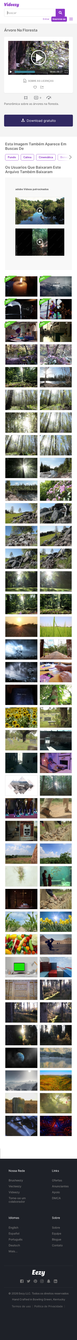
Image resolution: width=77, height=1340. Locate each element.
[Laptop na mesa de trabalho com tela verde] (21, 967)
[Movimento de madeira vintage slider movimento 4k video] (21, 989)
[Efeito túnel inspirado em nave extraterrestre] (56, 1126)
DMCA (56, 1198)
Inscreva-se (59, 19)
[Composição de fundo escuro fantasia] (21, 672)
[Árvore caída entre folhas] (56, 354)
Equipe (56, 1233)
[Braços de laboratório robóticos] (56, 763)
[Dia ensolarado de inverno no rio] (56, 377)
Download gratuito (41, 121)
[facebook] (21, 1281)
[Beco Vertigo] (21, 763)
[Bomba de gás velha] (21, 831)
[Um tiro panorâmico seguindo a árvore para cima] (56, 1012)
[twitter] (28, 1281)
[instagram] (42, 1281)
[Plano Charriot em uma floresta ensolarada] (21, 468)
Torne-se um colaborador (17, 1199)
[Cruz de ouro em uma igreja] (21, 899)
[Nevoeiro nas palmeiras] (21, 876)
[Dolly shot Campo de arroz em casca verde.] (56, 626)
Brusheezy (16, 1180)
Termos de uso (21, 1306)
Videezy (14, 1192)
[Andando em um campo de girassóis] (21, 717)
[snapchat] (49, 1281)
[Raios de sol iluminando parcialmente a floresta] (56, 1035)
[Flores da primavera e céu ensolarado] (56, 921)
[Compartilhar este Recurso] (42, 87)
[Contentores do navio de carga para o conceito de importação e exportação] (56, 967)
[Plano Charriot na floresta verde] (56, 604)
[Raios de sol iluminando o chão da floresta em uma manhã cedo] (21, 1012)
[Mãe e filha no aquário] (56, 876)
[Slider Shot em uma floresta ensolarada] (21, 400)
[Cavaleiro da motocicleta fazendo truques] (56, 944)
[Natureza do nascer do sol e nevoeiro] (56, 1058)
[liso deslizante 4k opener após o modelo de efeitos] (21, 785)
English (13, 1227)
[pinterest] (35, 1281)
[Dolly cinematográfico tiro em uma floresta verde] (21, 377)
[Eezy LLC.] (38, 1273)
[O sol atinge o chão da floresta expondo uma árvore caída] (56, 989)
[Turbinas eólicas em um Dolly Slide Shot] (21, 853)
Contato (57, 1245)
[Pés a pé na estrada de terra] (56, 808)
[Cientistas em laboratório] (21, 332)
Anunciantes (60, 1186)
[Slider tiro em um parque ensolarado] (56, 581)
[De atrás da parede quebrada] (56, 740)
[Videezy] (11, 5)
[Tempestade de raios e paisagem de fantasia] (21, 649)
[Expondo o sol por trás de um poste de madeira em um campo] (21, 1103)
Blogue (56, 1239)
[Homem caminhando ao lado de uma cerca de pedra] (56, 899)
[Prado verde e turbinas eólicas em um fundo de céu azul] (56, 853)
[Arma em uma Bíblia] (21, 1126)
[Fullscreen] (66, 71)
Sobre (56, 1227)
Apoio (56, 1192)
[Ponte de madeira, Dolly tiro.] (56, 649)
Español (14, 1233)
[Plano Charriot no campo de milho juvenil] (21, 921)
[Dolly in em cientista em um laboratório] (56, 332)
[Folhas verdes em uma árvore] (56, 695)
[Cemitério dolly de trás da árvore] (56, 717)
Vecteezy (15, 1186)
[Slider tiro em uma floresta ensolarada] (21, 604)
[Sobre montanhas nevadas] (21, 1080)
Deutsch (14, 1245)
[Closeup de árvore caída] (21, 354)
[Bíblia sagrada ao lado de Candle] (21, 286)
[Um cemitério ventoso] (21, 740)
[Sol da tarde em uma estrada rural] (21, 626)
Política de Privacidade (48, 1306)
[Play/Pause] (11, 71)
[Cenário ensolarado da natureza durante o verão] (56, 468)
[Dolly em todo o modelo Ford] (21, 309)
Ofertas (57, 1180)
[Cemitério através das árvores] (56, 1103)
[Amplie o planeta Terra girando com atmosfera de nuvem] (21, 1058)
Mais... (13, 1251)
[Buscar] (60, 13)
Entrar (46, 19)
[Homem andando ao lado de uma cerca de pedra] (56, 831)
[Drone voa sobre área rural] (56, 1080)
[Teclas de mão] (21, 808)
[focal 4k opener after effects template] (56, 286)
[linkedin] (55, 1281)
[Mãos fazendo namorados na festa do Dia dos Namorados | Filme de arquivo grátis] (56, 672)
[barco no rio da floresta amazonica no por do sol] (39, 211)
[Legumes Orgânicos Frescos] (21, 944)
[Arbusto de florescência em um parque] (56, 490)
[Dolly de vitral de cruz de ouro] (56, 309)
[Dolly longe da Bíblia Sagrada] (21, 695)
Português (16, 1239)
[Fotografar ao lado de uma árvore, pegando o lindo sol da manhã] (21, 1035)
